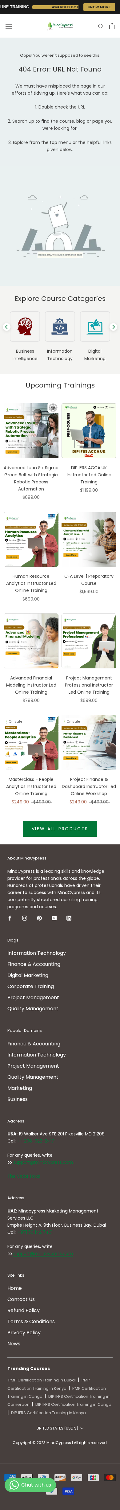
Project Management (33, 997)
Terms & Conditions (31, 1321)
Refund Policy (23, 1310)
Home (14, 1288)
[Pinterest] (39, 918)
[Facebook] (9, 918)
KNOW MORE (99, 7)
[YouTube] (54, 918)
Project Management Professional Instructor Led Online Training (89, 685)
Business (17, 1099)
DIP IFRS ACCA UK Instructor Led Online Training (89, 475)
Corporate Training (30, 986)
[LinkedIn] (68, 918)
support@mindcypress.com (43, 1162)
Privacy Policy (24, 1332)
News (13, 1343)
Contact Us (21, 1299)
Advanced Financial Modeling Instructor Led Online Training (31, 685)
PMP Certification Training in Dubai (42, 1380)
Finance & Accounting (33, 964)
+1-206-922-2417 (36, 1141)
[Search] (101, 26)
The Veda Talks (23, 1176)
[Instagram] (24, 918)
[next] (113, 327)
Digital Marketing (27, 975)
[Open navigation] (9, 26)
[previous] (6, 327)
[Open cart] (111, 26)
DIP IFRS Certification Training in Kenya (48, 1413)
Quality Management (32, 1008)
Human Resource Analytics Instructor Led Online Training (31, 583)
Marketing (19, 1088)
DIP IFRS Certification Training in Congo (73, 1404)
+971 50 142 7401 (35, 1232)
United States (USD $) (57, 1428)
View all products (60, 829)
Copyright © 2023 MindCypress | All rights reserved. (60, 1442)
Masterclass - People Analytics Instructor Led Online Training (31, 786)
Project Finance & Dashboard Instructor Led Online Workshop (89, 786)
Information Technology (36, 953)
